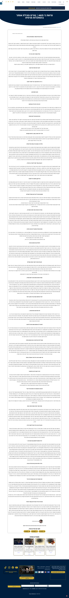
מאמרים (57, 27)
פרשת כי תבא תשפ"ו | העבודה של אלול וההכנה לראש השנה (50, 547)
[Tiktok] (6, 1)
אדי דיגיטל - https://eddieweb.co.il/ (34, 593)
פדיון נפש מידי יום (61, 4)
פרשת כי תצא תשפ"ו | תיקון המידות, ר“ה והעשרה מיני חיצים (39, 547)
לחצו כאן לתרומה (31, 8)
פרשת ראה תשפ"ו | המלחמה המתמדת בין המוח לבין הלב (18, 547)
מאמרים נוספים (34, 537)
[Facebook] (13, 1)
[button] (42, 531)
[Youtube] (8, 1)
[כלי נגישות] (1, 3)
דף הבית (60, 27)
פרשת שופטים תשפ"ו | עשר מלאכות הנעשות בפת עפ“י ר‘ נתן (29, 547)
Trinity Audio (17, 33)
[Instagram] (10, 1)
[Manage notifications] (67, 596)
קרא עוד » (50, 552)
